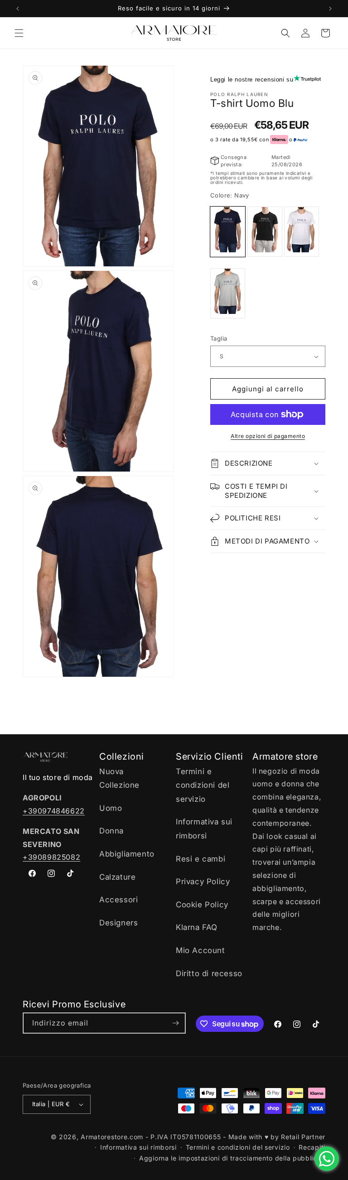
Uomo (110, 808)
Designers (118, 922)
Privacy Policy (203, 881)
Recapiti (312, 1147)
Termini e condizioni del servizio (202, 785)
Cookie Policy (202, 904)
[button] (19, 33)
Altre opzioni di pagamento (268, 436)
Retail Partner (303, 1137)
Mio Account (200, 950)
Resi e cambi (200, 858)
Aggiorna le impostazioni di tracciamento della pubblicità (232, 1158)
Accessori (118, 899)
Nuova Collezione (119, 778)
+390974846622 (54, 810)
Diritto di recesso (209, 973)
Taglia (218, 338)
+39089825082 (51, 857)
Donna (111, 830)
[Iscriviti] (175, 1023)
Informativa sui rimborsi (204, 828)
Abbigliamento (127, 853)
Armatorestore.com (112, 1137)
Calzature (117, 876)
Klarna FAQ (197, 927)
